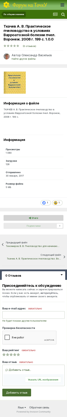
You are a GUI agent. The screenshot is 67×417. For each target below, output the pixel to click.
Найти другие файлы (24, 58)
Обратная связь (39, 407)
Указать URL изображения (43, 379)
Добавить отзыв (16, 392)
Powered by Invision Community (34, 411)
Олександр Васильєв (37, 55)
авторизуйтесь (49, 292)
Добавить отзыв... (19, 369)
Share (34, 217)
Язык (21, 407)
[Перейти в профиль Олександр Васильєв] (7, 56)
